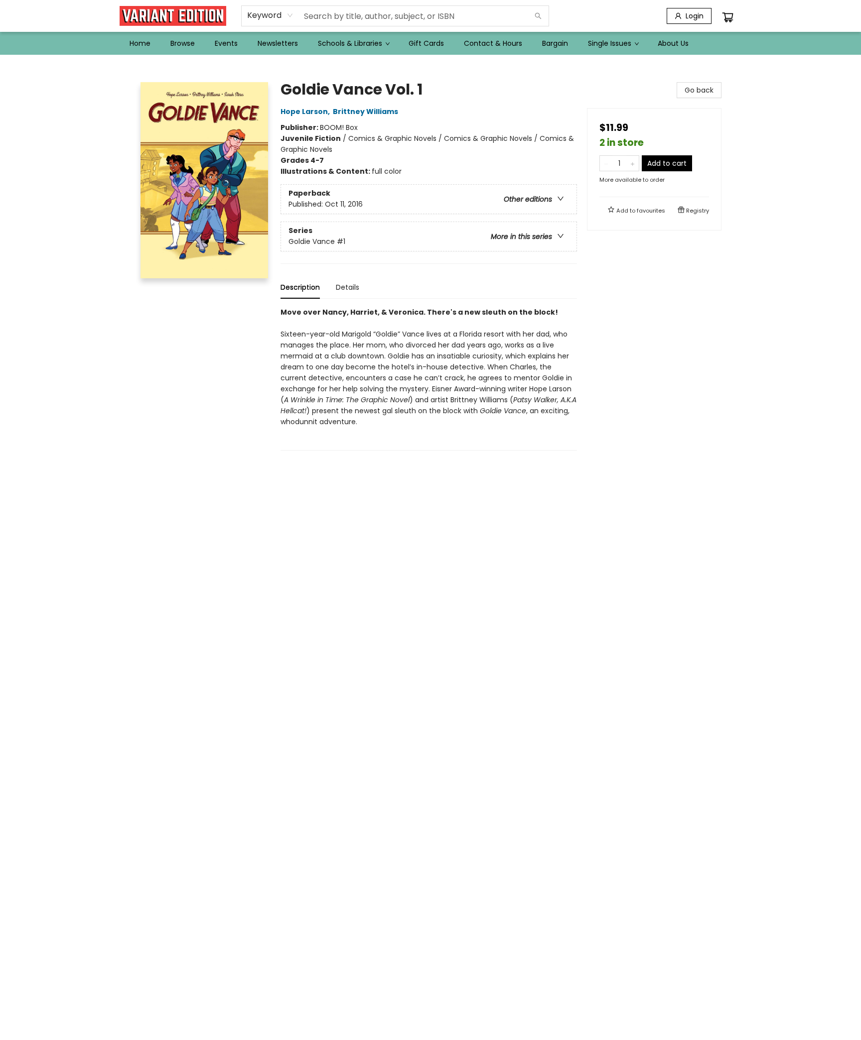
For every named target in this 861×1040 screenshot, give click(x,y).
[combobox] (270, 15)
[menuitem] (140, 43)
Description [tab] (300, 287)
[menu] (430, 43)
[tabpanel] (429, 379)
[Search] (538, 16)
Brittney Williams (365, 111)
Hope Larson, (306, 111)
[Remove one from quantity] (606, 163)
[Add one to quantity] (632, 163)
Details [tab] (347, 287)
